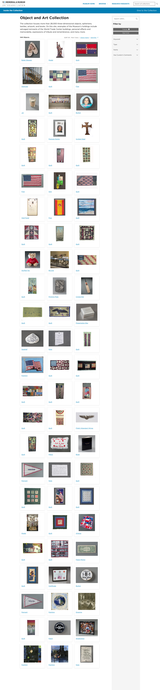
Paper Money (80, 560)
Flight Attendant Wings (84, 428)
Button (78, 113)
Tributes (125, 29)
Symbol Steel (80, 139)
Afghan (78, 533)
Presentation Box (82, 323)
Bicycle (51, 270)
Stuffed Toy (25, 270)
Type (115, 44)
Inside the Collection (12, 10)
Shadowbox (80, 638)
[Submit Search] (157, 4)
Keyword (117, 39)
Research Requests (120, 4)
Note (50, 349)
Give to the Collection (147, 10)
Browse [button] (102, 4)
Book (78, 454)
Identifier (93, 37)
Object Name (84, 37)
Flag (77, 86)
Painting (24, 376)
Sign (50, 192)
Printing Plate (53, 297)
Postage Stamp (54, 139)
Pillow (51, 454)
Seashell (24, 349)
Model (51, 60)
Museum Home (89, 4)
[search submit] (137, 19)
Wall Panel (25, 218)
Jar (22, 113)
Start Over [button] (125, 33)
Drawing (79, 612)
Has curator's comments (123, 55)
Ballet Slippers (26, 60)
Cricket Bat (80, 297)
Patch (51, 638)
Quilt (77, 60)
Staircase (24, 86)
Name (116, 50)
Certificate (52, 586)
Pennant (24, 481)
